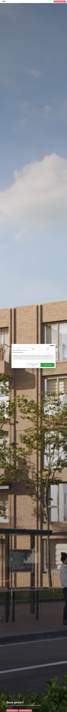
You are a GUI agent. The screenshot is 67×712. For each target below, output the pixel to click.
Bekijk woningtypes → (12, 710)
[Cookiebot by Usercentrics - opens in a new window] (50, 345)
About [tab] (48, 349)
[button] (1, 1)
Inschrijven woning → (60, 1)
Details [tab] (33, 349)
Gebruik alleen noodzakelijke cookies (33, 365)
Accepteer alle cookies (47, 364)
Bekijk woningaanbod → (25, 710)
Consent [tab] (18, 349)
